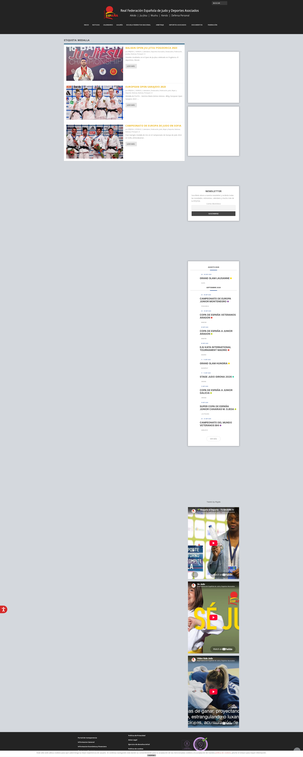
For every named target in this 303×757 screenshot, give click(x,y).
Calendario (108, 25)
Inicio (86, 25)
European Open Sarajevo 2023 (145, 86)
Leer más (131, 66)
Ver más (213, 439)
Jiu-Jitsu (127, 54)
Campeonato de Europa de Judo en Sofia (153, 125)
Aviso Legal (132, 740)
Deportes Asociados (177, 25)
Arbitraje (160, 25)
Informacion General (86, 742)
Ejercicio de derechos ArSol (139, 744)
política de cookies (223, 753)
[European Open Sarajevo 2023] (94, 103)
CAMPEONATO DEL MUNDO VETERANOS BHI (216, 424)
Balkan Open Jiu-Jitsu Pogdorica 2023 (151, 47)
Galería (119, 25)
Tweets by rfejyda (213, 502)
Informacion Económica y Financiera (92, 746)
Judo (169, 91)
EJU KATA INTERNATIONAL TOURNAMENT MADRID (215, 348)
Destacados (169, 52)
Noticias (96, 25)
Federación (212, 25)
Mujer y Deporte (168, 129)
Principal (140, 54)
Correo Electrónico (213, 204)
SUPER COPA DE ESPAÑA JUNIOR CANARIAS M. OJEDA (217, 408)
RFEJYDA (131, 52)
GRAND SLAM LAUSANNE (214, 278)
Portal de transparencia (87, 738)
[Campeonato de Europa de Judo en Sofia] (94, 142)
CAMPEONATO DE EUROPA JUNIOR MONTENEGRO (215, 300)
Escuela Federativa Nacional (138, 25)
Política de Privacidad (136, 735)
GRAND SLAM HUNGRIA (213, 363)
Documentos (197, 25)
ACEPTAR (151, 755)
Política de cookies (135, 749)
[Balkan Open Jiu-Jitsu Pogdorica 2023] (94, 64)
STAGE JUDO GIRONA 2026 (216, 376)
